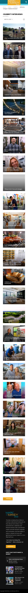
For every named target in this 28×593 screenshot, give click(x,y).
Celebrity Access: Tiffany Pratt (12, 264)
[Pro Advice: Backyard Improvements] (14, 107)
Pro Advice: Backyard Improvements (10, 112)
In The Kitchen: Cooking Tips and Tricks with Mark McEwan (13, 245)
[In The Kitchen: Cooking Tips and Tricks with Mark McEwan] (14, 239)
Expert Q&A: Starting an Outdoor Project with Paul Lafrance (13, 131)
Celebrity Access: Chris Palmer (12, 95)
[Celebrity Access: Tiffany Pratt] (14, 258)
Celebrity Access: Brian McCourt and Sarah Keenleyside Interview (13, 414)
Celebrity (15, 7)
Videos (9, 7)
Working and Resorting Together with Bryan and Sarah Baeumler (13, 377)
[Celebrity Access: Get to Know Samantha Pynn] (14, 428)
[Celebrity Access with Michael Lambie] (14, 220)
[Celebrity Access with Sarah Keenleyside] (14, 277)
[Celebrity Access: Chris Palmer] (14, 88)
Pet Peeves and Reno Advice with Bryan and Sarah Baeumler (13, 358)
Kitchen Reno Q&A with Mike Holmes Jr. (12, 452)
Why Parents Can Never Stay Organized (19, 579)
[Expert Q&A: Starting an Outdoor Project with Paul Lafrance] (14, 126)
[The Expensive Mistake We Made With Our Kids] (9, 570)
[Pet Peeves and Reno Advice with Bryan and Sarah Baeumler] (14, 352)
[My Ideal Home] (14, 484)
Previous (8, 498)
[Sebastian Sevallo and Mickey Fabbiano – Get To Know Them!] (14, 50)
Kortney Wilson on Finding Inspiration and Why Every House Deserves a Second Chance (13, 169)
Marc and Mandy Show (16, 559)
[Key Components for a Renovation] (14, 465)
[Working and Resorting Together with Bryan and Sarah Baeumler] (14, 371)
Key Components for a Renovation (13, 472)
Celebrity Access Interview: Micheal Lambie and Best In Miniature (11, 338)
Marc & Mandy (13, 561)
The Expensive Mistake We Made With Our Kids (19, 568)
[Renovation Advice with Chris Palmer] (14, 69)
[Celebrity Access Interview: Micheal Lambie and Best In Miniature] (14, 333)
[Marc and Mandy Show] (14, 2)
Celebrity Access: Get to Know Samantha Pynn (12, 433)
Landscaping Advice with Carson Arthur (13, 150)
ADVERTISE (10, 546)
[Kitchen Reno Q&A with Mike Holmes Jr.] (14, 446)
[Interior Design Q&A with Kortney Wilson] (14, 296)
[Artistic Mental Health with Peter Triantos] (14, 201)
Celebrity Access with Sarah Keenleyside (12, 282)
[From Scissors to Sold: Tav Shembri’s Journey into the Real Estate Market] (14, 314)
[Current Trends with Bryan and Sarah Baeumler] (14, 390)
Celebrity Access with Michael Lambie (12, 226)
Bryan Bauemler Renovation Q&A (13, 38)
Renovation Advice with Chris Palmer (12, 75)
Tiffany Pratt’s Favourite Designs (13, 189)
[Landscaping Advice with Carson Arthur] (14, 145)
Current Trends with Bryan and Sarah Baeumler (12, 395)
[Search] (26, 2)
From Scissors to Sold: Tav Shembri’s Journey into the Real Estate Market (13, 320)
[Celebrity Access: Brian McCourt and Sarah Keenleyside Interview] (14, 409)
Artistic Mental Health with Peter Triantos (13, 207)
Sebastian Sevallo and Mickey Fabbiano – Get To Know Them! (13, 56)
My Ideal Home (8, 491)
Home (4, 7)
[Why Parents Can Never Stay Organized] (9, 581)
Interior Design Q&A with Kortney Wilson (13, 301)
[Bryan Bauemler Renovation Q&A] (14, 32)
